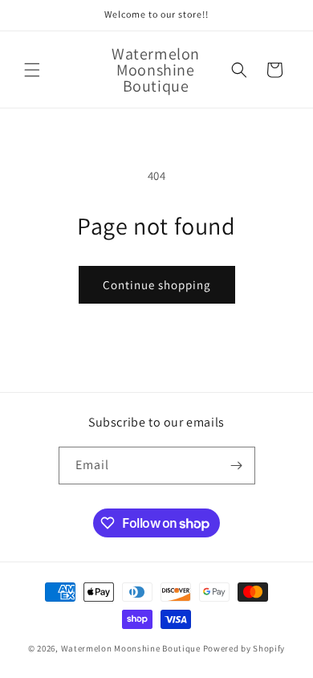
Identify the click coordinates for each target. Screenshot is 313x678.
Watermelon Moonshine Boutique (132, 648)
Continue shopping (157, 284)
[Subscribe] (236, 465)
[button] (32, 70)
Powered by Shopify (244, 648)
